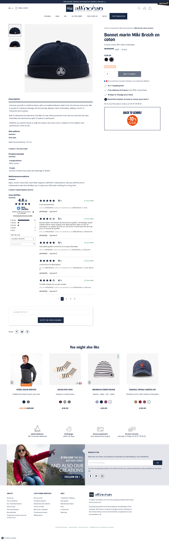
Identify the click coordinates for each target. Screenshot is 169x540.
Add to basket (129, 74)
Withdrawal (38, 515)
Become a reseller (41, 509)
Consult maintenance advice (21, 190)
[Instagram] (102, 476)
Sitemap (64, 512)
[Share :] (17, 332)
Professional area (40, 512)
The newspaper (13, 509)
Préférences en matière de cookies (102, 527)
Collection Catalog (68, 498)
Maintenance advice (19, 176)
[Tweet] (22, 332)
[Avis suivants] (75, 299)
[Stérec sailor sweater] (26, 369)
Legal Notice (73, 527)
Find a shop (11, 507)
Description (14, 99)
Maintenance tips (67, 504)
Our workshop (12, 501)
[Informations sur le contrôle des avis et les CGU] (33, 212)
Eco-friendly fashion (14, 504)
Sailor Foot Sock (65, 390)
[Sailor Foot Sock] (65, 369)
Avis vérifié (90, 201)
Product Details (16, 154)
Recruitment (11, 512)
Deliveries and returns (42, 504)
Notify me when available (50, 320)
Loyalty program (40, 501)
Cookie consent (8, 538)
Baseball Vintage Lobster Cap (142, 390)
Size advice (14, 131)
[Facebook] (90, 476)
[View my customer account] (144, 8)
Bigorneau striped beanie (103, 390)
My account (38, 498)
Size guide (64, 501)
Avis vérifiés (14, 195)
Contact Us (65, 509)
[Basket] (150, 8)
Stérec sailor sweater (26, 390)
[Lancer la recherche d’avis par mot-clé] (34, 244)
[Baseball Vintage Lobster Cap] (142, 369)
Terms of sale (39, 507)
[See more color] (110, 402)
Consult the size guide (18, 149)
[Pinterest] (27, 332)
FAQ (62, 507)
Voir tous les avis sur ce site (22, 216)
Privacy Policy (84, 527)
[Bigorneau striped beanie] (104, 369)
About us (10, 498)
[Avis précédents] (58, 299)
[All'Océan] (84, 8)
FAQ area (116, 104)
